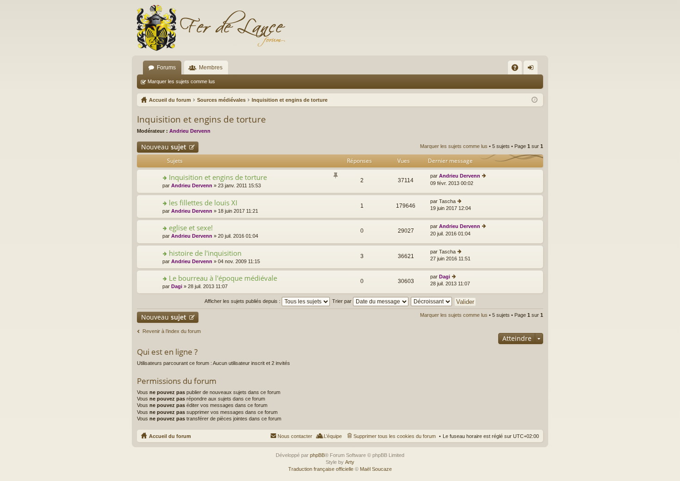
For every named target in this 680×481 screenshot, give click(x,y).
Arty (349, 462)
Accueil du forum (170, 436)
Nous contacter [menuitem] (295, 436)
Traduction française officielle (320, 469)
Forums (166, 67)
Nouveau (163, 146)
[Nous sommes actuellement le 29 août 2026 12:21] (535, 100)
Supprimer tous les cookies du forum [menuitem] (394, 436)
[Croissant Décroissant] (432, 301)
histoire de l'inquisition (205, 253)
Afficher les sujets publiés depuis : (243, 301)
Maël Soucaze (376, 469)
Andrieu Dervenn (189, 131)
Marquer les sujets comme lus (181, 81)
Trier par (342, 301)
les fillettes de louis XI (203, 202)
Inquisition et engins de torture (201, 119)
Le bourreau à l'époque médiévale (223, 278)
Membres (211, 67)
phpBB (317, 455)
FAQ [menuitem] (518, 69)
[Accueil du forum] (210, 28)
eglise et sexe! (191, 227)
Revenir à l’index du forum (171, 331)
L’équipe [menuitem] (333, 436)
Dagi (176, 286)
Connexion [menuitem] (532, 69)
